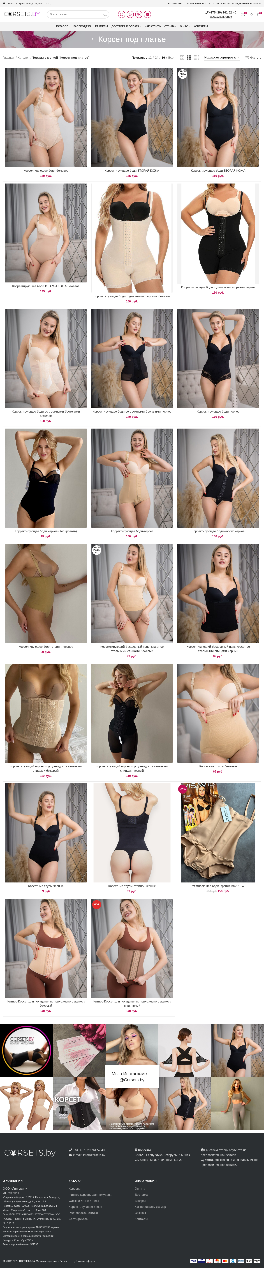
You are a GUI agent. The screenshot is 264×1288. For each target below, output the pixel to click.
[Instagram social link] (121, 14)
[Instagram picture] (26, 1050)
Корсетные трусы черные (46, 886)
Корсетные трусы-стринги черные (132, 886)
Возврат (140, 1201)
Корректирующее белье (85, 1206)
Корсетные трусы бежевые (218, 766)
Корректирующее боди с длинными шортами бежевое (132, 296)
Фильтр (255, 57)
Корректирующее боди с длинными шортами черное (218, 287)
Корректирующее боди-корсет (132, 531)
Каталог (24, 57)
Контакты (141, 1219)
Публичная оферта (84, 1261)
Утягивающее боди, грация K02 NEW (218, 886)
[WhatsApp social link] (130, 14)
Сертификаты (78, 1219)
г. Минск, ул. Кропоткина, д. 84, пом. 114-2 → (28, 3)
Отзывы (140, 1213)
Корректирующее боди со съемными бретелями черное (132, 411)
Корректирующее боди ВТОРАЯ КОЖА (132, 170)
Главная (9, 57)
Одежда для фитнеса (84, 1201)
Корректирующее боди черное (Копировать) (46, 531)
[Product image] (46, 117)
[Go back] (93, 39)
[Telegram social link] (147, 14)
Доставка (141, 1194)
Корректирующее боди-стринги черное (45, 646)
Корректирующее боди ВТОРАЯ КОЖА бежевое (45, 286)
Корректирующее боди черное (218, 411)
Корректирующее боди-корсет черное (218, 531)
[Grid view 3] (189, 57)
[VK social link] (138, 14)
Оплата (140, 1188)
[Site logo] (21, 14)
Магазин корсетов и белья (43, 1261)
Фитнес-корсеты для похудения (91, 1194)
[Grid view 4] (196, 57)
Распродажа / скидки (83, 1213)
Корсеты (74, 1188)
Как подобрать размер (150, 1206)
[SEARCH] (105, 14)
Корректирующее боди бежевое (46, 170)
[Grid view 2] (182, 57)
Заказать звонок (221, 17)
